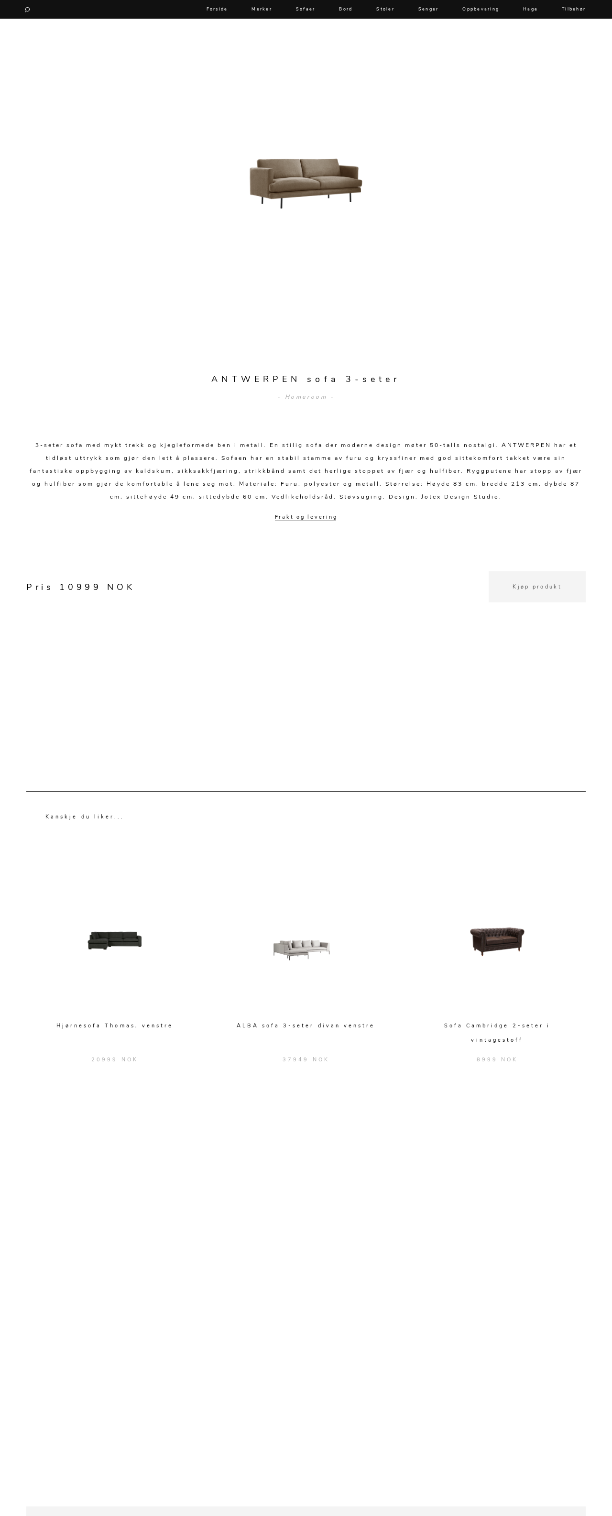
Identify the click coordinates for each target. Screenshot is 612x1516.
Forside (217, 9)
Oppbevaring (480, 9)
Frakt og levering (306, 517)
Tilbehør (574, 9)
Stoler (385, 9)
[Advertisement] (306, 669)
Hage (530, 9)
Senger (428, 9)
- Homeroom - (305, 397)
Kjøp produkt (537, 586)
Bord (345, 9)
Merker (261, 9)
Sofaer (306, 9)
